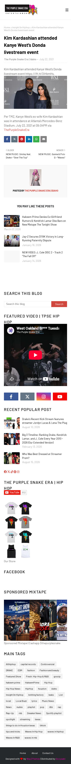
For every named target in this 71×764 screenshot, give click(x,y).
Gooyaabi (60, 758)
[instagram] (43, 396)
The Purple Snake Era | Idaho (20, 59)
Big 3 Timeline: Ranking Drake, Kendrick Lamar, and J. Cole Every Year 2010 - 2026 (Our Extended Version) (44, 438)
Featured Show (13, 676)
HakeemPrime (32, 682)
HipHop (29, 688)
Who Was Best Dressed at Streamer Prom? (42, 456)
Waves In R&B (13, 737)
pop (42, 707)
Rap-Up (10, 713)
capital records (28, 664)
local (8, 700)
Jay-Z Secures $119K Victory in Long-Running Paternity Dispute (43, 238)
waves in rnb (31, 737)
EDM (20, 670)
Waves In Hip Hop (34, 731)
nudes (20, 707)
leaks (51, 694)
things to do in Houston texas (20, 725)
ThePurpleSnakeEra (16, 130)
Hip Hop (48, 682)
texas (37, 719)
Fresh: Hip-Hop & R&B (37, 676)
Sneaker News (34, 713)
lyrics (34, 700)
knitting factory (36, 694)
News (9, 707)
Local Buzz (21, 700)
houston (42, 688)
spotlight (10, 719)
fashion (31, 670)
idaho (54, 688)
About (35, 753)
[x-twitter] (27, 396)
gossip (57, 676)
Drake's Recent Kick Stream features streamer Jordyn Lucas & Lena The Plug (44, 421)
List (61, 694)
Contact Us (47, 753)
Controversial (47, 664)
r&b (51, 707)
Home (7, 27)
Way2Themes (33, 758)
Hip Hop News (13, 688)
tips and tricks (13, 731)
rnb (20, 713)
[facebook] (11, 396)
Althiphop (11, 664)
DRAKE (9, 670)
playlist (31, 707)
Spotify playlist (54, 713)
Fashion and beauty (49, 670)
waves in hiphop (56, 731)
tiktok (43, 725)
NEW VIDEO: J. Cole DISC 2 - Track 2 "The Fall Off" (42, 254)
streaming (25, 719)
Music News (48, 700)
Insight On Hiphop (21, 27)
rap (59, 707)
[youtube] (60, 396)
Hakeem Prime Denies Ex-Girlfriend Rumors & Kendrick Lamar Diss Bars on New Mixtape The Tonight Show (44, 220)
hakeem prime (13, 682)
